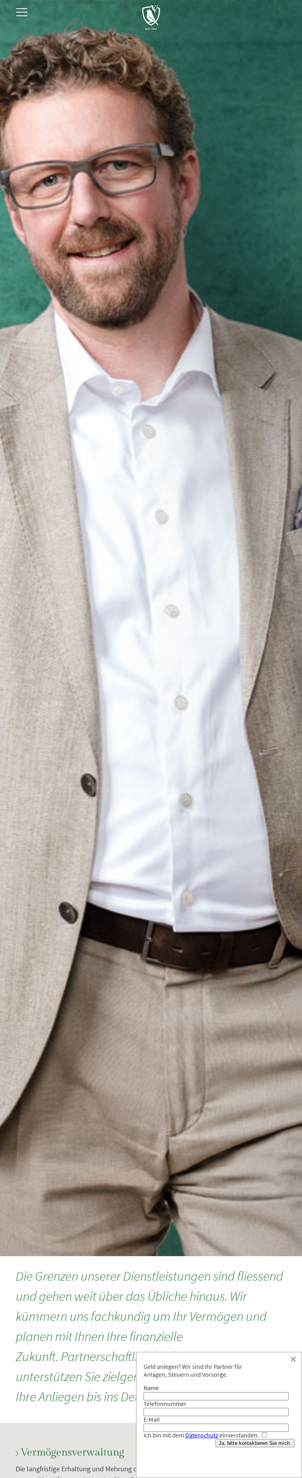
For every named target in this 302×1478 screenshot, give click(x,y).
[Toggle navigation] (22, 13)
